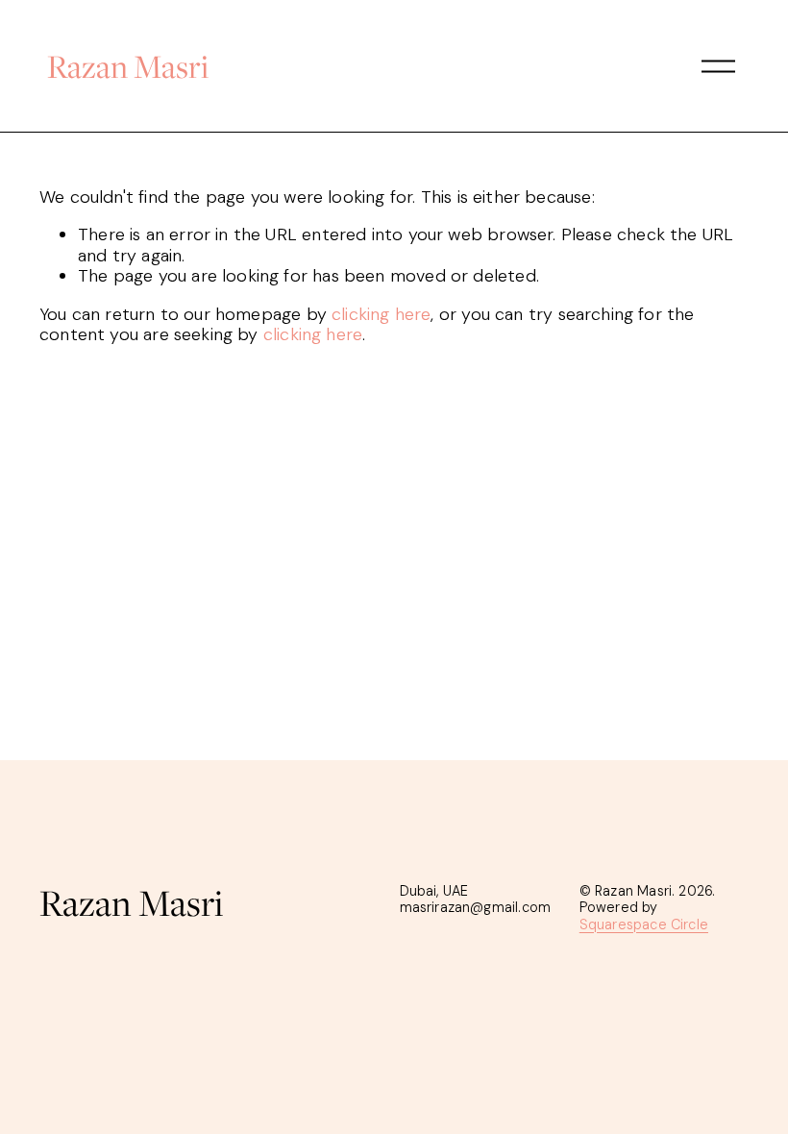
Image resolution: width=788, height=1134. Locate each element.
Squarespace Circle (643, 925)
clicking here (381, 314)
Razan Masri (128, 65)
